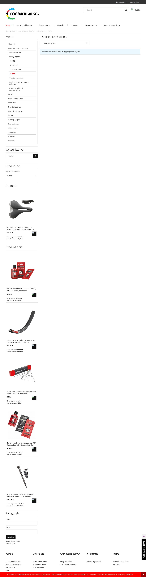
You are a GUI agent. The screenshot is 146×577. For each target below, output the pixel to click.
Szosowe (15, 65)
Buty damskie (15, 52)
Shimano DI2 (13, 128)
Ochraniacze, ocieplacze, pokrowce (19, 83)
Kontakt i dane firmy (121, 562)
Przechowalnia (38, 567)
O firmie (116, 564)
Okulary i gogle (14, 120)
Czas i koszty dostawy (68, 564)
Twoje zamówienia (40, 562)
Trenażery (12, 132)
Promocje (11, 141)
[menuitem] (9, 25)
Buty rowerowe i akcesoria (18, 48)
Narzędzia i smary (15, 111)
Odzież (10, 115)
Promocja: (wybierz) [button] (49, 43)
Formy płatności (66, 562)
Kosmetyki (12, 103)
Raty (7, 570)
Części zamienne (16, 78)
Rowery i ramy (13, 124)
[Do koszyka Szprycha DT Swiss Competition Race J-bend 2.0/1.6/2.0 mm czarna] (34, 398)
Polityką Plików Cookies (60, 574)
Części (10, 94)
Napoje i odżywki (14, 107)
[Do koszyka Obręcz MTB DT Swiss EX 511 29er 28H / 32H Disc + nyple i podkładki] (34, 346)
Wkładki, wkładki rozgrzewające (16, 89)
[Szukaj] (126, 10)
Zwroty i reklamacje (13, 562)
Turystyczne (16, 69)
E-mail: (8, 519)
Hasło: (8, 528)
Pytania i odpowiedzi (13, 564)
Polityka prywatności (94, 562)
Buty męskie (15, 57)
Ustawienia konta (39, 564)
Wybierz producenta (13, 171)
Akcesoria (12, 44)
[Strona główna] (23, 14)
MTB (13, 61)
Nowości (11, 136)
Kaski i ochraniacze (15, 98)
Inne (13, 74)
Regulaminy (10, 567)
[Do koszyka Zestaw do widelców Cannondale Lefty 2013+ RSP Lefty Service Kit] (34, 295)
